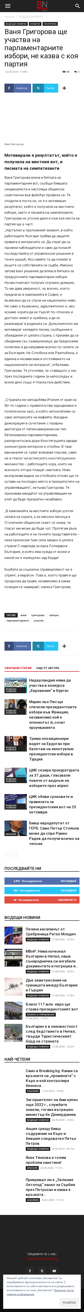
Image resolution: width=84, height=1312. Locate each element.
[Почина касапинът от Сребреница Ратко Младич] (13, 936)
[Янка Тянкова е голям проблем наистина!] (13, 1164)
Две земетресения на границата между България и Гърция (52, 985)
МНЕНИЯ (11, 834)
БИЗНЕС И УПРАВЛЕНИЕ (40, 1014)
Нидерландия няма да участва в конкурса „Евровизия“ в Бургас (50, 685)
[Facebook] (30, 1271)
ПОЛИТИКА (50, 23)
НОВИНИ (35, 23)
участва (38, 620)
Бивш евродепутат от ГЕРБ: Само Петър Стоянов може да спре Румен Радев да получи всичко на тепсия (54, 833)
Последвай (68, 881)
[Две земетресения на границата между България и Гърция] (13, 987)
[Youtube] (54, 1271)
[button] (7, 6)
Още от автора (47, 668)
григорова (37, 615)
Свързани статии (18, 668)
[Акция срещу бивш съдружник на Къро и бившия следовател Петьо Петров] (13, 1135)
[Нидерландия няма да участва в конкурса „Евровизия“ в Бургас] (15, 685)
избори (53, 615)
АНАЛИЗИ (33, 1091)
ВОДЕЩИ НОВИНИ (31, 17)
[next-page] (14, 855)
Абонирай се (67, 899)
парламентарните (17, 620)
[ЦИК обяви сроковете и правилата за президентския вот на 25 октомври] (15, 802)
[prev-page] (7, 855)
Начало (9, 17)
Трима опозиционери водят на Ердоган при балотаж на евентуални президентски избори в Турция (51, 748)
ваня (23, 615)
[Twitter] (42, 1271)
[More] (64, 88)
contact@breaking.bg (42, 1258)
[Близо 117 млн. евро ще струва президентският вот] (13, 1011)
